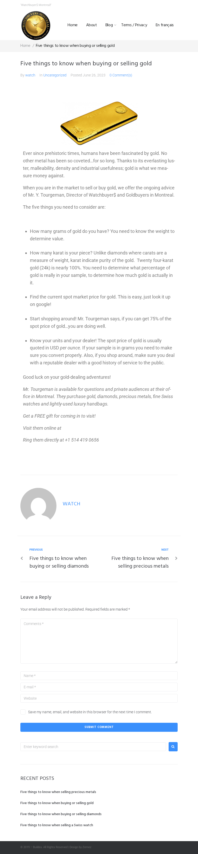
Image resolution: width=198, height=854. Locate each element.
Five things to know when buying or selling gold (57, 803)
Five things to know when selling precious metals (58, 792)
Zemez (86, 847)
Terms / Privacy (134, 25)
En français (165, 25)
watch (30, 75)
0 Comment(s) (121, 75)
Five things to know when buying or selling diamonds (61, 814)
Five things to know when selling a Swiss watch (56, 825)
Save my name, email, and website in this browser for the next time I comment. (90, 712)
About (91, 25)
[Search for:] (93, 746)
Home (73, 25)
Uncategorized (55, 75)
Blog (109, 25)
